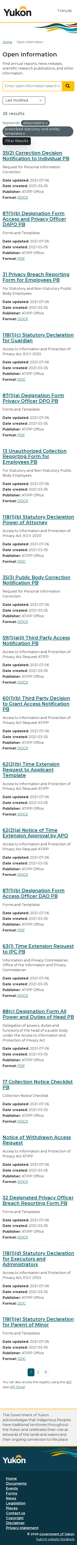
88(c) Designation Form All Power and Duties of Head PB (38, 1014)
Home (11, 1479)
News (11, 1498)
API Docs (17, 1387)
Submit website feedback (55, 1539)
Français (65, 11)
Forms (11, 1493)
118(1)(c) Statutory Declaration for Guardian (38, 337)
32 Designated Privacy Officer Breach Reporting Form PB (38, 1200)
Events (12, 1488)
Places (12, 1508)
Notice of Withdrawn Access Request (37, 1140)
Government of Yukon (56, 1534)
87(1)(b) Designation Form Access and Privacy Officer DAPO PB (34, 219)
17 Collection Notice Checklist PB (38, 1084)
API (69, 1382)
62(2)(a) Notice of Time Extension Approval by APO (35, 832)
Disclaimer (15, 1523)
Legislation (15, 1503)
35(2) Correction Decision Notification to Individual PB (36, 155)
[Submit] (68, 86)
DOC (22, 380)
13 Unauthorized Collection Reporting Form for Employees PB (35, 456)
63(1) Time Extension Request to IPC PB (38, 948)
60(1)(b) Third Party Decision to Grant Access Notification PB (36, 703)
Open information (30, 42)
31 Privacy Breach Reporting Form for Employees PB (36, 277)
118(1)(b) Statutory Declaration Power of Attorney (38, 519)
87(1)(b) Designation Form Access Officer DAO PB (34, 893)
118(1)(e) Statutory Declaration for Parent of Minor (38, 1321)
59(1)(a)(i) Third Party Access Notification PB (36, 640)
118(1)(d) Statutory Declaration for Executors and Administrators (38, 1258)
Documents (16, 1483)
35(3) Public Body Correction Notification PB (36, 580)
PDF (21, 259)
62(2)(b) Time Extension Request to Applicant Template (31, 769)
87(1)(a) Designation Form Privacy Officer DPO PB (33, 398)
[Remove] (46, 123)
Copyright (15, 1518)
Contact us (15, 1513)
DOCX (23, 198)
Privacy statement (22, 1528)
